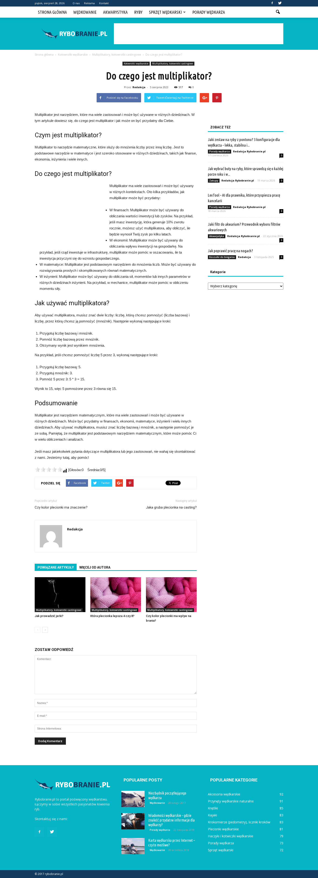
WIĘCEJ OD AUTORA (94, 567)
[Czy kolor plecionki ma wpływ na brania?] (171, 594)
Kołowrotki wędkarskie (136, 63)
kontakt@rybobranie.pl (85, 819)
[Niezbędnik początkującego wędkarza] (133, 799)
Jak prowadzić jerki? (49, 616)
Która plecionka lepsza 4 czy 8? (112, 616)
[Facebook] (272, 3)
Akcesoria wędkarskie (224, 794)
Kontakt (104, 3)
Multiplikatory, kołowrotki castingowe (172, 63)
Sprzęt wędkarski (165, 12)
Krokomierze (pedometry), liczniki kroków (239, 822)
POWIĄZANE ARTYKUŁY (55, 567)
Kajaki (212, 815)
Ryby (138, 12)
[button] (277, 12)
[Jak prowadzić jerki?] (60, 594)
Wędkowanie (85, 12)
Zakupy (213, 180)
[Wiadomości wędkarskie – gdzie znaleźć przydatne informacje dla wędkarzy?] (133, 821)
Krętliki (213, 808)
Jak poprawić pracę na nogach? (230, 250)
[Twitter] (279, 3)
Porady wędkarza (208, 12)
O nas (76, 3)
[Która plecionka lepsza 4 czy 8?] (115, 594)
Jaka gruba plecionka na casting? (171, 507)
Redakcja (138, 87)
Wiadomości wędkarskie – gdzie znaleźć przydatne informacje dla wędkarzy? (171, 820)
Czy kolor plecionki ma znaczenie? (61, 507)
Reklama (89, 3)
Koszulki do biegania (222, 257)
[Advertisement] (198, 33)
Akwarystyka (115, 12)
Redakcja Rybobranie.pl (249, 151)
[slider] (49, 469)
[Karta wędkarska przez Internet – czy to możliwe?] (133, 846)
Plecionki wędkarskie (223, 829)
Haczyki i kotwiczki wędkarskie (230, 836)
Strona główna (52, 12)
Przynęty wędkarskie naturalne (231, 801)
